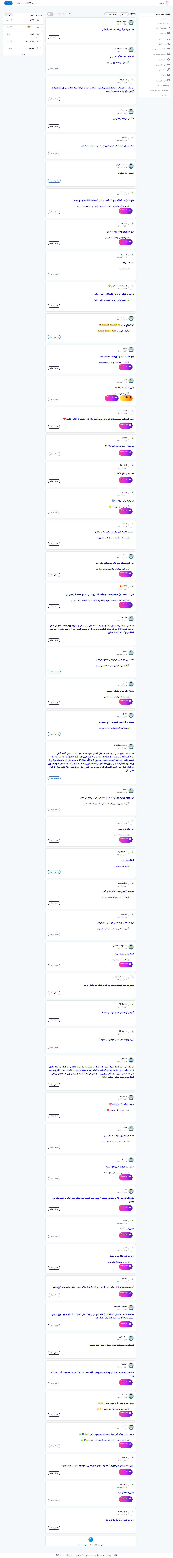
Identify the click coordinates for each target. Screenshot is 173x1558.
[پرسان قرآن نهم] (168, 76)
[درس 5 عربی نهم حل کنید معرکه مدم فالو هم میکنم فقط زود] (91, 569)
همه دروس (165, 19)
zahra (124, 1058)
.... (125, 820)
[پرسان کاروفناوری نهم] (168, 81)
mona (124, 1394)
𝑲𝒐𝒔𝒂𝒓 (124, 438)
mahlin (124, 192)
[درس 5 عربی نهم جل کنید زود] (91, 269)
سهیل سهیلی (121, 21)
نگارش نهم (162, 70)
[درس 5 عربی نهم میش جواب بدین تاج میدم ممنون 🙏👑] (91, 1409)
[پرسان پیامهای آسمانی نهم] (168, 55)
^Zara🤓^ (30, 27)
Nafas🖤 (123, 1004)
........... (123, 1096)
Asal (32, 34)
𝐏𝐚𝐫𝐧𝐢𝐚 (31, 48)
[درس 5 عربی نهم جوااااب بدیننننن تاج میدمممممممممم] (91, 362)
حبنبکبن (124, 1364)
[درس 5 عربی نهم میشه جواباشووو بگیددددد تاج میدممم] (91, 728)
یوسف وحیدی (121, 48)
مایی (125, 348)
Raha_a (123, 1457)
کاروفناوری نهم (161, 81)
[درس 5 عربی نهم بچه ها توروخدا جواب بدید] (91, 1262)
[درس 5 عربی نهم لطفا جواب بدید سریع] (91, 960)
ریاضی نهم (162, 39)
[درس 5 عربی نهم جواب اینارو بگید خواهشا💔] (91, 1110)
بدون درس (165, 95)
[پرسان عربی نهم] (168, 34)
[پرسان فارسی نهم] (168, 44)
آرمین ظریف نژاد (120, 745)
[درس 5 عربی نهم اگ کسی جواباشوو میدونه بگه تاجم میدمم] (91, 665)
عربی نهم (163, 33)
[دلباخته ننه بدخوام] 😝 (117, 285)
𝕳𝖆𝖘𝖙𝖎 (32, 20)
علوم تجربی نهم (161, 28)
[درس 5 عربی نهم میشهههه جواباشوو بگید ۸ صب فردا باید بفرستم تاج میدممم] (91, 803)
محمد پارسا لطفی (120, 977)
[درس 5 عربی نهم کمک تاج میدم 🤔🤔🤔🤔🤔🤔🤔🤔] (91, 331)
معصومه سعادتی (120, 945)
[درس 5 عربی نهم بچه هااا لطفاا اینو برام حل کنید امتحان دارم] (91, 538)
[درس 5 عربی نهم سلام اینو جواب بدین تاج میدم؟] (91, 1173)
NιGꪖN (124, 914)
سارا (125, 682)
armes (124, 223)
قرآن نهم (163, 75)
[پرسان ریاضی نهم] (168, 39)
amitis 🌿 (122, 852)
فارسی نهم (162, 44)
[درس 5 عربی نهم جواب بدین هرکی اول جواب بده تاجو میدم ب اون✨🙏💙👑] (91, 1440)
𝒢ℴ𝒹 (125, 410)
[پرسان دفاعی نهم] (168, 60)
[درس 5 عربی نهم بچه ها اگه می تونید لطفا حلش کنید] (91, 897)
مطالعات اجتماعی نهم (159, 49)
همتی (124, 1127)
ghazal (124, 1220)
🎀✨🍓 (123, 586)
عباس (124, 1158)
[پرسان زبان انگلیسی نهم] (168, 65)
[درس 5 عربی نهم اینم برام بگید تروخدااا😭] (91, 506)
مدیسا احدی (122, 110)
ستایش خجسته (120, 1306)
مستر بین (123, 555)
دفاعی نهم (163, 59)
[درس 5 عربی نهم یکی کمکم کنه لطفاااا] (91, 393)
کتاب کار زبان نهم (163, 23)
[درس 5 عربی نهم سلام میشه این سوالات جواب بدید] (91, 1141)
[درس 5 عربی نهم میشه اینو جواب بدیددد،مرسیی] (91, 697)
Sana (124, 492)
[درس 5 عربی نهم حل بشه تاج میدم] (91, 835)
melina (124, 254)
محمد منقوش (121, 164)
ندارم (125, 1189)
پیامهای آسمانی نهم (159, 54)
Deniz (124, 1247)
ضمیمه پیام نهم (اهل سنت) (159, 90)
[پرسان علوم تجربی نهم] (168, 28)
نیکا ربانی (123, 1336)
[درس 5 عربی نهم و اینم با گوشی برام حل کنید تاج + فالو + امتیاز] (91, 300)
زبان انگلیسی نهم (160, 65)
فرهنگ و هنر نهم (163, 85)
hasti (124, 137)
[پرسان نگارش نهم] (168, 70)
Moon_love (122, 1484)
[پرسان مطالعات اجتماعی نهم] (168, 49)
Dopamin (123, 79)
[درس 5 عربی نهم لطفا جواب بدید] (91, 866)
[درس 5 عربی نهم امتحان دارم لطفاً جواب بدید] (91, 62)
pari (125, 651)
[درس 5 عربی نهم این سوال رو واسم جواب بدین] (91, 237)
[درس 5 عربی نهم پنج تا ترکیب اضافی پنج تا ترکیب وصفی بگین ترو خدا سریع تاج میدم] (91, 206)
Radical (123, 465)
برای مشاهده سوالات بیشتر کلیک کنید (91, 1545)
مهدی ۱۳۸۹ (30, 41)
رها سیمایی (122, 883)
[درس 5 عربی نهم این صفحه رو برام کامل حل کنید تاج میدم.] (91, 928)
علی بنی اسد (122, 317)
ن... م (124, 617)
